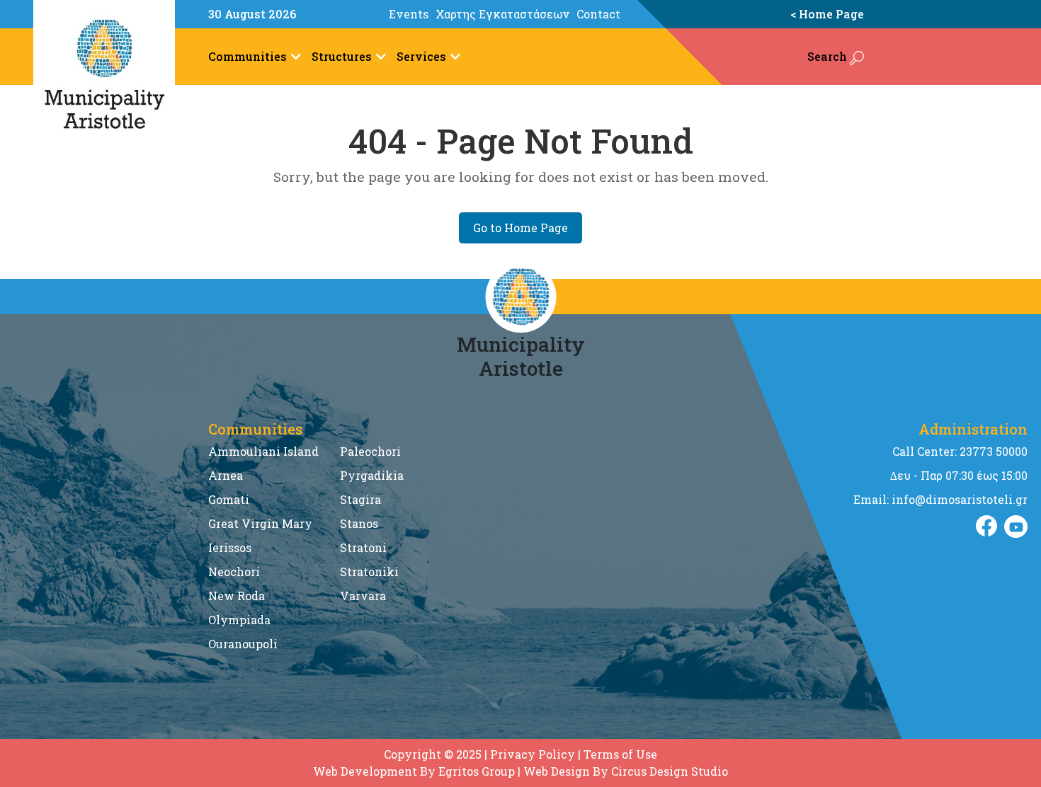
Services (421, 56)
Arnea (225, 475)
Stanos (359, 523)
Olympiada (239, 619)
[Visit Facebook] (986, 526)
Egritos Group (476, 771)
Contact (598, 13)
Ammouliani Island (263, 451)
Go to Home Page (520, 227)
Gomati (228, 499)
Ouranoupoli (243, 643)
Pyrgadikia (372, 475)
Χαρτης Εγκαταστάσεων (502, 13)
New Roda (236, 595)
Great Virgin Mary (260, 523)
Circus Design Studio (669, 771)
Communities (247, 56)
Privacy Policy (532, 754)
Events (408, 13)
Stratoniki (369, 571)
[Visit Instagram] (1016, 526)
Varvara (363, 595)
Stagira (360, 499)
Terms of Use (620, 754)
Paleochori (370, 451)
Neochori (234, 571)
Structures (342, 56)
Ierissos (229, 547)
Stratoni (363, 547)
